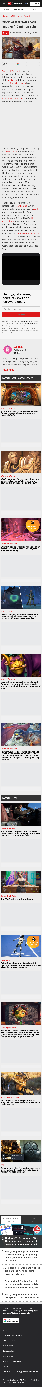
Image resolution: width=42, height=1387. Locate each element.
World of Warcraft (24, 16)
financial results (18, 83)
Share (8, 64)
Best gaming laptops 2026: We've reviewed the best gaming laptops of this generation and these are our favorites (22, 1256)
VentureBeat (11, 151)
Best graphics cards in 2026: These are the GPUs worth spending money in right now (22, 1271)
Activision (13, 80)
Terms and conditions (11, 1340)
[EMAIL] (19, 352)
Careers (6, 1366)
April (35, 208)
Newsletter (35, 64)
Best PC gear (19, 9)
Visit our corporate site (20, 1313)
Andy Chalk (16, 33)
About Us (6, 1330)
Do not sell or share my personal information (20, 1372)
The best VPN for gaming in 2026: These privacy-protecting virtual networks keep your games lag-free (22, 1241)
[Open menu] (4, 3)
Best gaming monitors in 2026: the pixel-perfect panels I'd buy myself (22, 1296)
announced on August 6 (27, 233)
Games (5, 16)
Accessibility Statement (12, 1361)
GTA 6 (33, 9)
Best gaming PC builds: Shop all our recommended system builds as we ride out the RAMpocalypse (21, 1284)
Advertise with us (9, 1356)
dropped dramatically (12, 98)
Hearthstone (21, 205)
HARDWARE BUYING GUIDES (11, 1220)
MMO (13, 16)
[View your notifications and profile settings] (21, 3)
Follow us (23, 64)
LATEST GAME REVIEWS (31, 1220)
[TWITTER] (15, 352)
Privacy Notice (33, 323)
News (5, 33)
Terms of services (30, 321)
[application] (21, 266)
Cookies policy (8, 1351)
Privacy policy (8, 1346)
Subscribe (35, 3)
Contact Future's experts (12, 1335)
